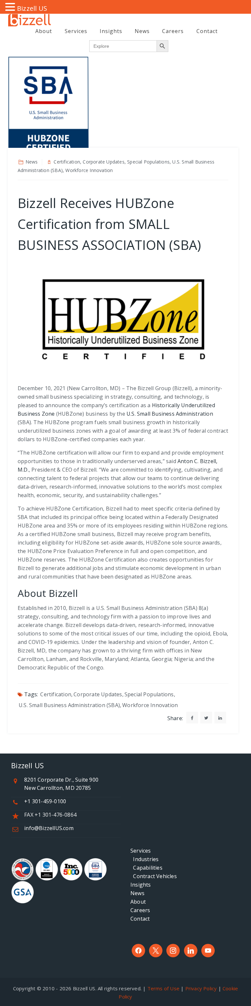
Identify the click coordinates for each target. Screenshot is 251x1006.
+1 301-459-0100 (45, 801)
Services (76, 31)
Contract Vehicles (153, 876)
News (142, 31)
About (43, 31)
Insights (111, 31)
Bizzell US (32, 8)
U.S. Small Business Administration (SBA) (69, 705)
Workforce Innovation (150, 705)
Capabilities (146, 867)
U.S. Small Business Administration (169, 413)
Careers (173, 31)
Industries (144, 859)
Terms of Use (163, 988)
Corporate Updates (98, 694)
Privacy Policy (201, 988)
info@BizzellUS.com (49, 828)
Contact (207, 31)
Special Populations (149, 694)
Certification (55, 694)
